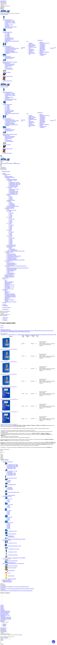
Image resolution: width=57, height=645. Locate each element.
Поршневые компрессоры (12, 179)
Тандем (10, 197)
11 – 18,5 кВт (11, 219)
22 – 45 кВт (11, 225)
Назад (6, 175)
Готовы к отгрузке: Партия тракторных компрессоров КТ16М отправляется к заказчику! (17, 588)
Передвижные (12, 248)
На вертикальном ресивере (24, 334)
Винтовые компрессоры (11, 210)
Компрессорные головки (16, 331)
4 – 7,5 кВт (11, 213)
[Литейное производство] (12, 78)
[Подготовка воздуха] (12, 55)
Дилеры (1, 606)
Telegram (5, 318)
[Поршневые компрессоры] (12, 17)
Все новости (2, 584)
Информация (7, 291)
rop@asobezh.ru (4, 315)
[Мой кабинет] (1, 155)
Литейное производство (25, 331)
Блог (6, 280)
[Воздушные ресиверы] (12, 44)
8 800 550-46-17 (3, 0)
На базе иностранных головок (50, 334)
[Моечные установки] (12, 70)
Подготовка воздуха (11, 262)
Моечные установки (8, 331)
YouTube (5, 320)
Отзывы (2, 608)
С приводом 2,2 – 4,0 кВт (14, 182)
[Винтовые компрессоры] (12, 30)
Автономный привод (37, 334)
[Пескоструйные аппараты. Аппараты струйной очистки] (12, 60)
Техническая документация (5, 617)
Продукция (2, 610)
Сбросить (6, 459)
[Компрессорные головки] (12, 74)
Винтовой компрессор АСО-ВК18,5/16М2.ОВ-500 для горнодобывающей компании (16, 590)
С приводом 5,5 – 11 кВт (14, 189)
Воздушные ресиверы (11, 253)
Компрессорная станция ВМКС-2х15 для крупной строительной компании (14, 586)
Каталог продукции (8, 176)
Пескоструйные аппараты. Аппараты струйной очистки (17, 267)
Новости (2, 607)
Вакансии (2, 609)
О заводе (2, 605)
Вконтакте (6, 317)
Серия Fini (11, 203)
